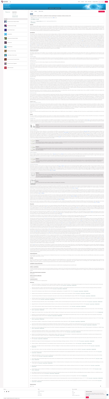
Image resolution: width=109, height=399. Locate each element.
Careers (39, 392)
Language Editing (95, 1)
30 (49, 232)
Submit (106, 1)
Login (99, 1)
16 (76, 207)
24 (81, 220)
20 (91, 211)
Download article (101, 11)
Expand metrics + (33, 22)
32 (98, 238)
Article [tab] (32, 11)
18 (77, 207)
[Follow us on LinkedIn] (6, 391)
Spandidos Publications (41, 391)
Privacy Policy (88, 395)
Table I (63, 165)
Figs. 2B (85, 131)
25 (96, 220)
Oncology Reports (7, 4)
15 (45, 207)
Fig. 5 (59, 165)
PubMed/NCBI (74, 285)
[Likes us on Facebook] (8, 391)
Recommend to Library (15, 16)
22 (60, 213)
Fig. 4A (54, 153)
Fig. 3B (60, 136)
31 (103, 236)
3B (88, 131)
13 (45, 218)
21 (92, 211)
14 (76, 67)
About (79, 1)
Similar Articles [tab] (41, 11)
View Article (64, 285)
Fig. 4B (62, 153)
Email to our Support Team (75, 395)
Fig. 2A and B (66, 132)
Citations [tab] (35, 11)
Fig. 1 (89, 119)
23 (61, 213)
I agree (87, 397)
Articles (86, 1)
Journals (82, 1)
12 (61, 222)
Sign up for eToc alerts (15, 15)
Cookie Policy (93, 394)
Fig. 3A (88, 134)
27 (83, 238)
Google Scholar (69, 285)
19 (54, 211)
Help (72, 391)
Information (89, 1)
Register (103, 1)
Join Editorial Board (6, 5)
